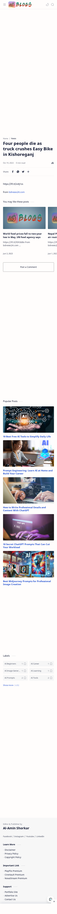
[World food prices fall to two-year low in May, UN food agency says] (24, 218)
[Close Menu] (54, 901)
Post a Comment (28, 267)
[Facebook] (7, 836)
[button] (47, 4)
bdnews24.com (17, 191)
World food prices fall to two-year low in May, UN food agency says (22, 235)
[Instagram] (19, 836)
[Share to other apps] (28, 171)
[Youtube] (30, 836)
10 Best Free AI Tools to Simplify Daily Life (27, 436)
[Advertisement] (28, 40)
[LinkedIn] (40, 836)
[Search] (52, 4)
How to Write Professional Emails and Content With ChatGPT (24, 509)
